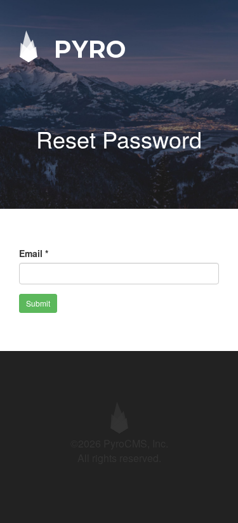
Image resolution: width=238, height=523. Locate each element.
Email (33, 253)
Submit (38, 303)
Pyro (86, 48)
